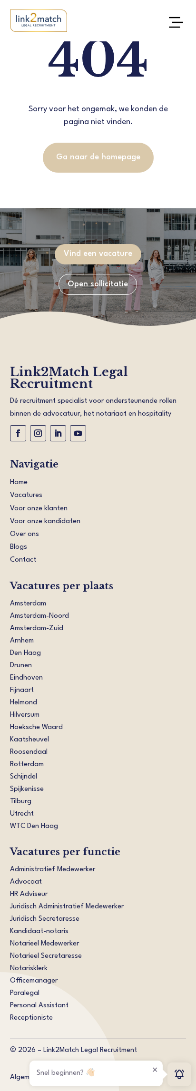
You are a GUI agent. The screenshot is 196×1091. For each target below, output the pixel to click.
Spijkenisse (27, 789)
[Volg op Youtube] (78, 433)
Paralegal (24, 993)
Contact (23, 560)
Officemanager (34, 980)
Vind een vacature (98, 254)
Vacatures (26, 495)
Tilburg (20, 801)
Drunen (21, 665)
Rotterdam (27, 764)
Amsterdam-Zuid (36, 628)
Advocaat (26, 882)
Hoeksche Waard (36, 727)
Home (19, 482)
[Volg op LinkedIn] (58, 433)
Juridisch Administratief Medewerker (67, 906)
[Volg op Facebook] (18, 433)
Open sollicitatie (98, 284)
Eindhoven (26, 678)
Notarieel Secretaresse (46, 956)
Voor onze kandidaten (45, 521)
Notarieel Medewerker (44, 943)
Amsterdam (28, 603)
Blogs (18, 547)
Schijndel (23, 776)
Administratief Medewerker (52, 869)
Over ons (24, 534)
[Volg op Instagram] (38, 433)
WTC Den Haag (34, 826)
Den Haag (25, 653)
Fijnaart (22, 690)
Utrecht (22, 814)
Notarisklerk (29, 968)
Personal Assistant (39, 1005)
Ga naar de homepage (98, 157)
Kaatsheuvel (29, 739)
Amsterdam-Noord (39, 616)
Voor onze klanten (39, 508)
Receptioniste (31, 1018)
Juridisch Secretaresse (44, 919)
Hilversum (24, 715)
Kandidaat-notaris (39, 931)
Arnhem (22, 640)
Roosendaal (29, 752)
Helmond (23, 702)
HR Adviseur (29, 894)
